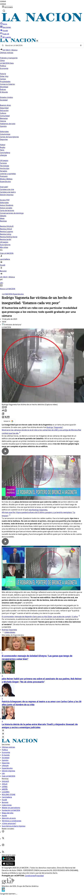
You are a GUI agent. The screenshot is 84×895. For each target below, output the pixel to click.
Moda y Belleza (6, 179)
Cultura (3, 113)
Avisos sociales (6, 208)
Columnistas (5, 134)
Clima (2, 60)
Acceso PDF (5, 200)
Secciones (7, 27)
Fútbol (2, 145)
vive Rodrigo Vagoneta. (38, 510)
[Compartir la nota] (3, 410)
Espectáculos (18, 294)
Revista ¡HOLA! (6, 229)
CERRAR (3, 1)
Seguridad (4, 108)
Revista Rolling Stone (8, 237)
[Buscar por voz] (81, 45)
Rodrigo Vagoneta (9, 629)
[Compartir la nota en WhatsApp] (5, 410)
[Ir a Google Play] (8, 860)
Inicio (5, 24)
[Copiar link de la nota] (3, 413)
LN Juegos (4, 160)
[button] (42, 164)
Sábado (3, 216)
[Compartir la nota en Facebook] (3, 417)
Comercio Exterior (7, 84)
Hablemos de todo (7, 123)
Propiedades (5, 81)
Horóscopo (4, 168)
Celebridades (9, 632)
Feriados (3, 171)
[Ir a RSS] (3, 852)
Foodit (5, 30)
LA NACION (7, 294)
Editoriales (4, 131)
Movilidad (4, 87)
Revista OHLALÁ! (6, 226)
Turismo (3, 163)
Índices (3, 89)
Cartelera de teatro (8, 192)
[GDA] (8, 883)
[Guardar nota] (3, 407)
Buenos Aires (5, 105)
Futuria (3, 73)
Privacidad (39, 875)
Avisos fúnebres (6, 205)
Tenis (2, 150)
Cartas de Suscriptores (9, 137)
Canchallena (5, 152)
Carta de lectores (7, 210)
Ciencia (3, 121)
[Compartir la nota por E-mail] (8, 417)
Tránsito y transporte (9, 58)
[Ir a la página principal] (42, 21)
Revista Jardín (5, 239)
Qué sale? (4, 187)
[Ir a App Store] (8, 865)
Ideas (2, 218)
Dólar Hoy (4, 76)
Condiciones (30, 875)
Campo (3, 79)
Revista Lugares (6, 231)
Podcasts (4, 176)
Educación (4, 110)
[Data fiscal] (3, 891)
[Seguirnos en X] (3, 839)
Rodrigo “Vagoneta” (54, 427)
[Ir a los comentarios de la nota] (5, 407)
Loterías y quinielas (8, 173)
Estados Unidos (6, 97)
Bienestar (4, 118)
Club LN (6, 34)
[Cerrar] (37, 40)
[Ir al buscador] (4, 11)
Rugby (2, 147)
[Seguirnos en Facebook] (3, 832)
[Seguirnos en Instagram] (3, 845)
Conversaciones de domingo (12, 213)
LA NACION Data (7, 63)
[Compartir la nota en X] (5, 417)
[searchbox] (41, 45)
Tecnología (4, 166)
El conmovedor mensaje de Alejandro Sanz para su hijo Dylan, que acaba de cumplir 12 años (40, 616)
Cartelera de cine (7, 189)
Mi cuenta (7, 37)
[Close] (3, 730)
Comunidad (5, 116)
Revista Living (5, 234)
